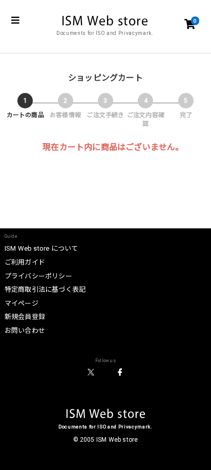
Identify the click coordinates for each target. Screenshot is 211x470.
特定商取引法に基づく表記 (45, 289)
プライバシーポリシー (38, 276)
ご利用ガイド (25, 262)
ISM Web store (106, 414)
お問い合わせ (25, 330)
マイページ (21, 303)
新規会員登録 (25, 317)
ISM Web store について (41, 248)
